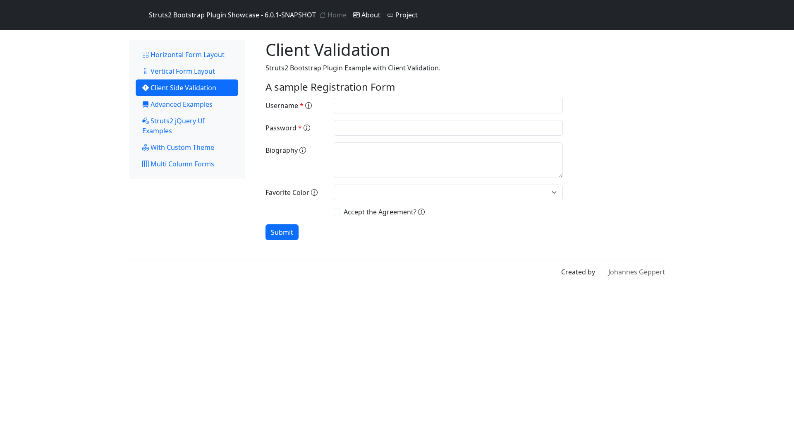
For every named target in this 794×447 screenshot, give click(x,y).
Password (283, 127)
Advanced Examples (181, 104)
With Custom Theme (181, 147)
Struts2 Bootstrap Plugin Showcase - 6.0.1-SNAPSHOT (232, 14)
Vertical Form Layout (182, 71)
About (370, 14)
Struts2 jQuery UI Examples (173, 125)
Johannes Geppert (636, 271)
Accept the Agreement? (381, 211)
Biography (282, 150)
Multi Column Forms (181, 163)
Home (336, 14)
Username (284, 105)
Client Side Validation (182, 87)
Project (406, 14)
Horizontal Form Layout (187, 54)
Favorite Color (288, 192)
